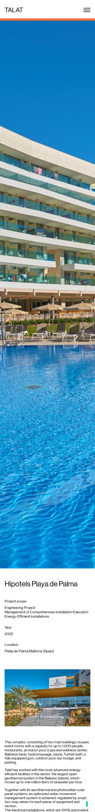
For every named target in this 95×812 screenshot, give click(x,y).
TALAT (14, 10)
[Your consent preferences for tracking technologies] (87, 804)
